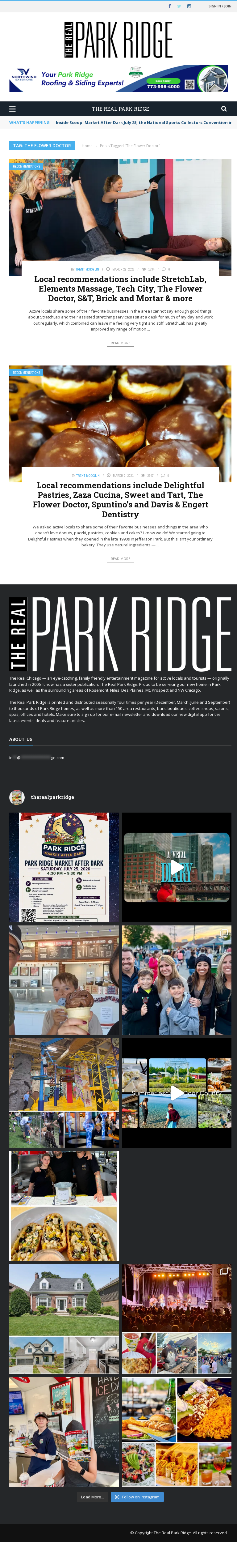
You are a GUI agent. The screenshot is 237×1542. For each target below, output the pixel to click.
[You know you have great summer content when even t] (64, 1432)
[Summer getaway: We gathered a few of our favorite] (176, 1093)
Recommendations (26, 166)
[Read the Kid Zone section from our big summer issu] (64, 1093)
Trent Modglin (87, 269)
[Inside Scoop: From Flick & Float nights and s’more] (176, 1206)
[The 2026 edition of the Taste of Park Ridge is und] (176, 1319)
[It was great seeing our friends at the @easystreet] (64, 1206)
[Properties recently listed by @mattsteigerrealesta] (64, 1319)
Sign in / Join (220, 6)
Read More (120, 342)
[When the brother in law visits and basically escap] (64, 980)
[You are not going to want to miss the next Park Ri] (64, 867)
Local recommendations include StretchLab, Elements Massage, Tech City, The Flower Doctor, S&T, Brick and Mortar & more (120, 288)
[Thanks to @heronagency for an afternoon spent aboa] (176, 867)
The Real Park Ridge (172, 1533)
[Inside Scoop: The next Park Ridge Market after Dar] (176, 980)
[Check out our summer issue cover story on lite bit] (176, 1432)
